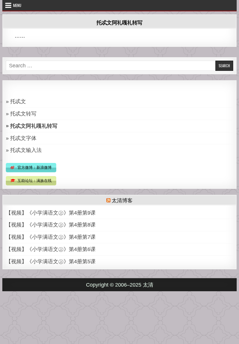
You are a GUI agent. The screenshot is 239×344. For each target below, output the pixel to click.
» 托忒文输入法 (24, 150)
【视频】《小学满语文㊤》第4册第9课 (51, 213)
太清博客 (122, 200)
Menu (17, 5)
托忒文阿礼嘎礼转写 (119, 22)
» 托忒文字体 (21, 138)
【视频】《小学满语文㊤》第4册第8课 (51, 225)
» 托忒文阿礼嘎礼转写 (31, 126)
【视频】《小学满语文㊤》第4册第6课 (51, 249)
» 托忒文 (16, 101)
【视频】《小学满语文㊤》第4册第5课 (51, 261)
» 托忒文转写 (21, 114)
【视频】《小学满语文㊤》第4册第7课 (51, 237)
